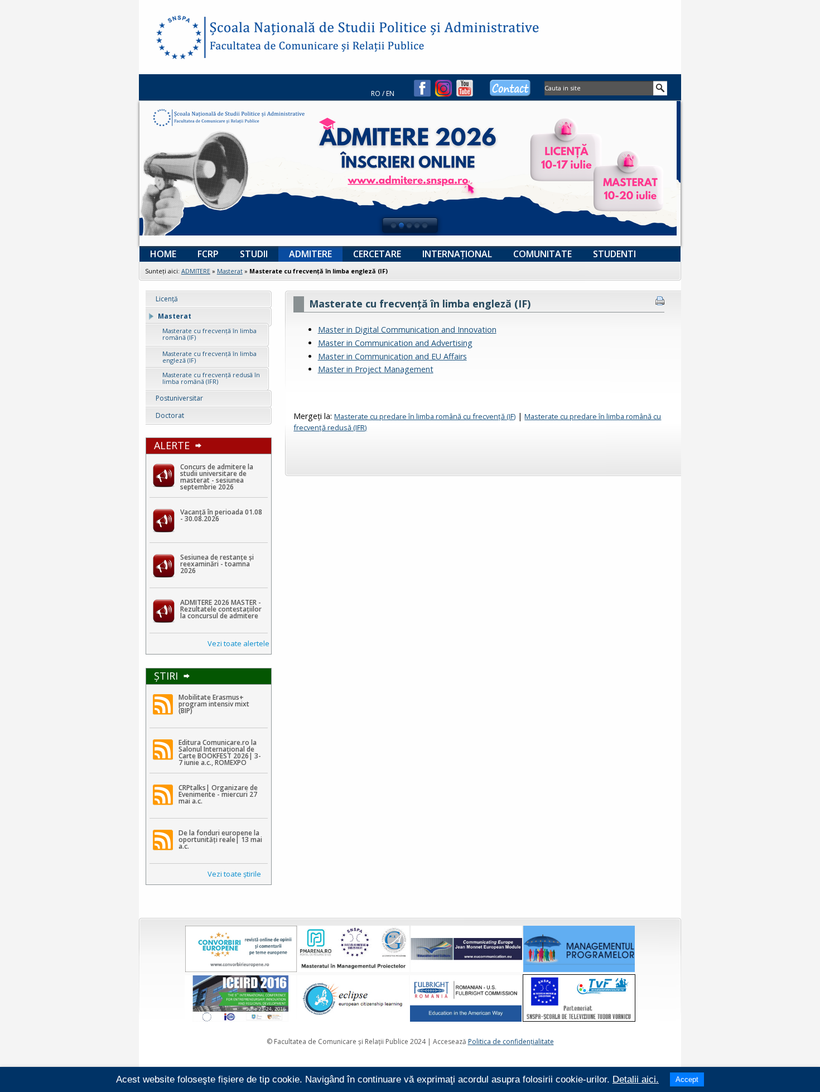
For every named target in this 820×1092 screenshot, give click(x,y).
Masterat (230, 271)
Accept (687, 1079)
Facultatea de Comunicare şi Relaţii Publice (177, 39)
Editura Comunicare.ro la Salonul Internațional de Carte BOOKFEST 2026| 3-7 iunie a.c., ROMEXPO (220, 752)
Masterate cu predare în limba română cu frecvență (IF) (424, 416)
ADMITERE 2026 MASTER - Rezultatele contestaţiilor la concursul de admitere (221, 609)
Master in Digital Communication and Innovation (407, 329)
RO (375, 93)
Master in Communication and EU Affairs (392, 356)
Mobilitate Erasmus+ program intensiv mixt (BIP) (214, 703)
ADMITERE (195, 271)
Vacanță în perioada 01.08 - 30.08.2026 (221, 515)
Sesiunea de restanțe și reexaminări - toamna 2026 (217, 563)
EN (390, 93)
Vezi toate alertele (238, 643)
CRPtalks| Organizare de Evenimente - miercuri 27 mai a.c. (218, 794)
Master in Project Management (375, 369)
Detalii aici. (635, 1079)
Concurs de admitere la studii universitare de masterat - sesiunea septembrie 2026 (216, 477)
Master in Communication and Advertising (395, 343)
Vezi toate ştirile (234, 874)
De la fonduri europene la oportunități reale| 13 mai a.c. (220, 839)
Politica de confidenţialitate (511, 1041)
